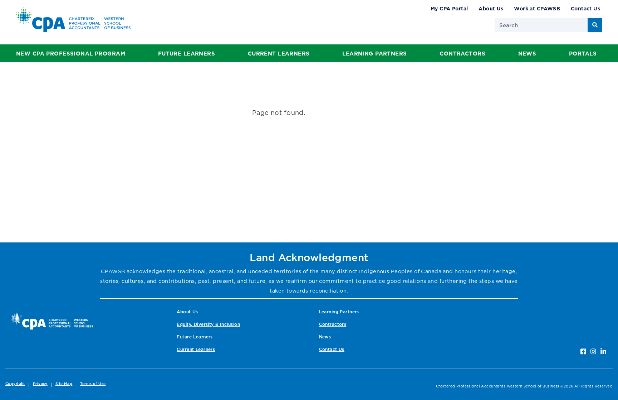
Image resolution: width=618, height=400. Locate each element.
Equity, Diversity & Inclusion (208, 324)
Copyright (15, 384)
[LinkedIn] (603, 351)
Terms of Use (93, 384)
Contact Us (585, 8)
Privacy (40, 384)
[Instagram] (593, 351)
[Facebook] (583, 351)
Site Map (63, 384)
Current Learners (279, 53)
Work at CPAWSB (537, 8)
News (527, 53)
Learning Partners (374, 53)
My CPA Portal (449, 8)
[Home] (52, 321)
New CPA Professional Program (70, 53)
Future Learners (186, 53)
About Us (491, 8)
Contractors (462, 53)
